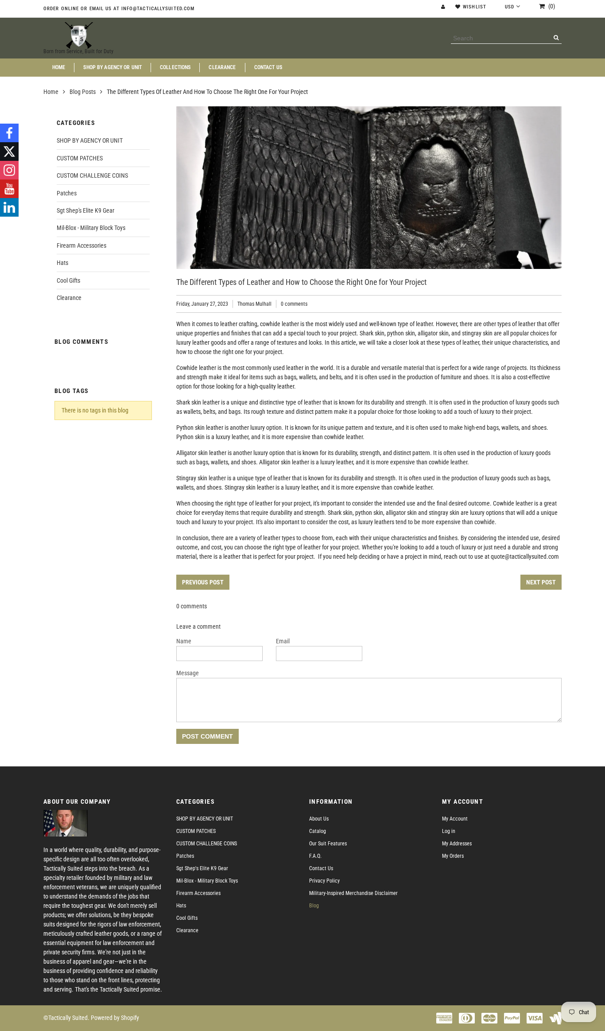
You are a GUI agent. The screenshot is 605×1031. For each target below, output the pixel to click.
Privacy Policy (324, 881)
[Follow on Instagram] (9, 170)
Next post (541, 582)
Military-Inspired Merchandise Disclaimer (353, 893)
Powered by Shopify (115, 1017)
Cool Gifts (68, 280)
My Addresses (457, 843)
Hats (62, 262)
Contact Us (268, 67)
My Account (455, 819)
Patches (67, 193)
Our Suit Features (328, 843)
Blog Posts (83, 91)
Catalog (317, 831)
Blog (314, 906)
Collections (175, 67)
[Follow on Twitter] (9, 151)
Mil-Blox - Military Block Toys (91, 227)
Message (187, 673)
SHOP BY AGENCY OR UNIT (112, 67)
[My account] (444, 7)
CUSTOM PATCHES (80, 158)
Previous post (203, 582)
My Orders (453, 856)
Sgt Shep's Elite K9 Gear (85, 210)
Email (283, 641)
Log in (448, 831)
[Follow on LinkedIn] (9, 207)
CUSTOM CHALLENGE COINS (92, 175)
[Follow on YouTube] (9, 188)
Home (58, 67)
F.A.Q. (315, 856)
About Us (319, 819)
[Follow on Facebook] (9, 133)
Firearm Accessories (81, 245)
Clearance (222, 67)
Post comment (207, 736)
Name (183, 641)
